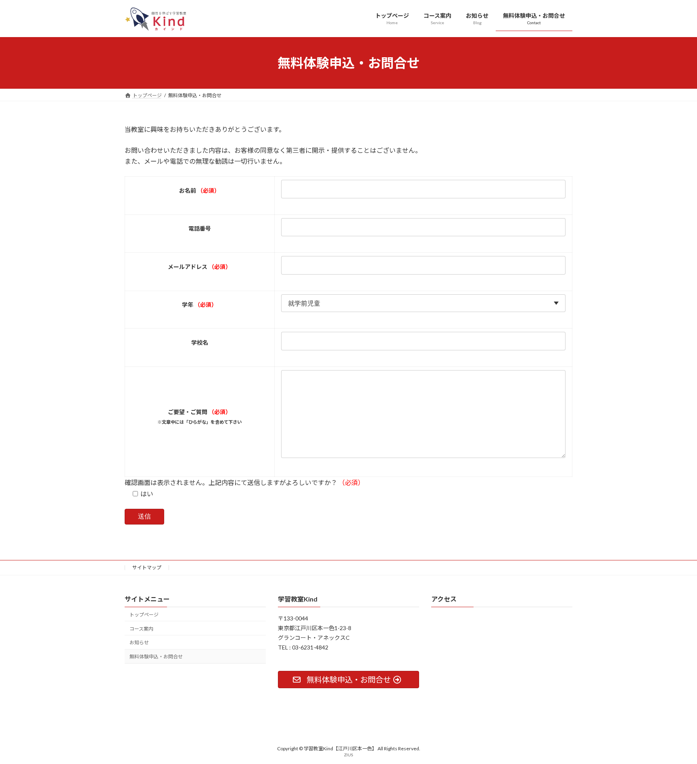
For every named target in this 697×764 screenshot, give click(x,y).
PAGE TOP (673, 733)
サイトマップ (146, 567)
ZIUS (348, 754)
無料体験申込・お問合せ (156, 657)
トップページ (144, 615)
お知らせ (139, 642)
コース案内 (141, 628)
